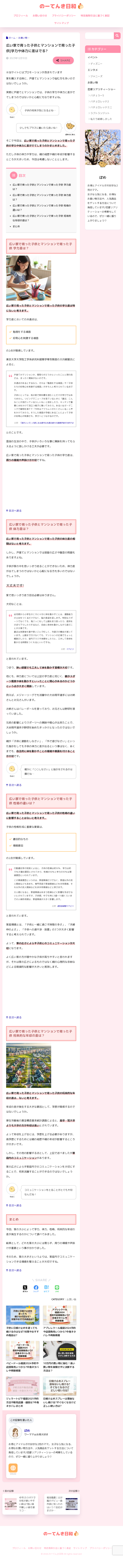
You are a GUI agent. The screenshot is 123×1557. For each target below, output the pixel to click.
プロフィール (21, 15)
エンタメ (93, 70)
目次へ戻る (15, 510)
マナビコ (70, 649)
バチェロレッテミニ (101, 107)
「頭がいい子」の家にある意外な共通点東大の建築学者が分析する (47, 423)
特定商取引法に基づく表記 (95, 15)
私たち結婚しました (101, 119)
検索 (117, 35)
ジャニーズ (96, 76)
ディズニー (96, 63)
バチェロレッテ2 (99, 101)
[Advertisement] (41, 487)
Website (13, 1474)
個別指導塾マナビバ (65, 906)
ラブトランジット (100, 113)
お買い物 (71, 1299)
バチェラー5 (97, 95)
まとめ (16, 226)
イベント (93, 57)
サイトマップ (61, 23)
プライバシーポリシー (64, 15)
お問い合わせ (40, 15)
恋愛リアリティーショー (102, 89)
